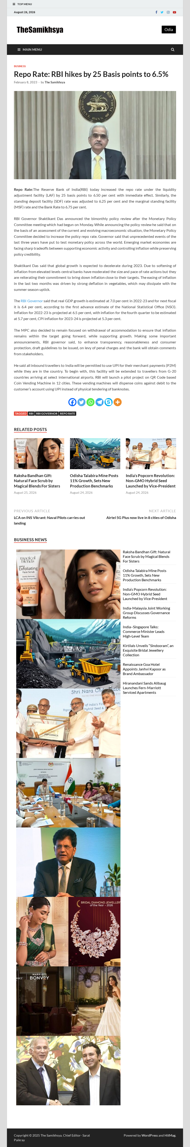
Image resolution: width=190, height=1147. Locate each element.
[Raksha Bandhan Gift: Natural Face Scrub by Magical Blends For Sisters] (39, 470)
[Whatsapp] (90, 402)
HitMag (170, 1135)
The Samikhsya (55, 82)
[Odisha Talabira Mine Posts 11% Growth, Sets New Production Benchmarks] (95, 470)
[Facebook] (156, 12)
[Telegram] (99, 402)
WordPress (150, 1135)
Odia (169, 29)
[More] (118, 402)
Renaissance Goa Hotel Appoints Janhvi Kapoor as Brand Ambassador (144, 669)
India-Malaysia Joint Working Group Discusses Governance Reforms (146, 612)
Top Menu (24, 4)
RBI (31, 413)
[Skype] (108, 402)
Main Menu (32, 49)
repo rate (67, 413)
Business (20, 66)
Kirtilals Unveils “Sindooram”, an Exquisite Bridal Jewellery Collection (148, 650)
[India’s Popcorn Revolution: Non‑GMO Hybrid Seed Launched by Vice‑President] (151, 470)
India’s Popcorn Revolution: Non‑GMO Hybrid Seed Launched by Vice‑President (151, 480)
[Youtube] (174, 12)
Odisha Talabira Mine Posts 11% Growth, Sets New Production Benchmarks (94, 480)
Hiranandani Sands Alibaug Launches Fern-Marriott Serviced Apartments (144, 687)
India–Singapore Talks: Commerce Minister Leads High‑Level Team (144, 631)
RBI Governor (32, 301)
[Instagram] (168, 12)
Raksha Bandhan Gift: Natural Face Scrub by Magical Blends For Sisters (37, 480)
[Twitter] (162, 12)
